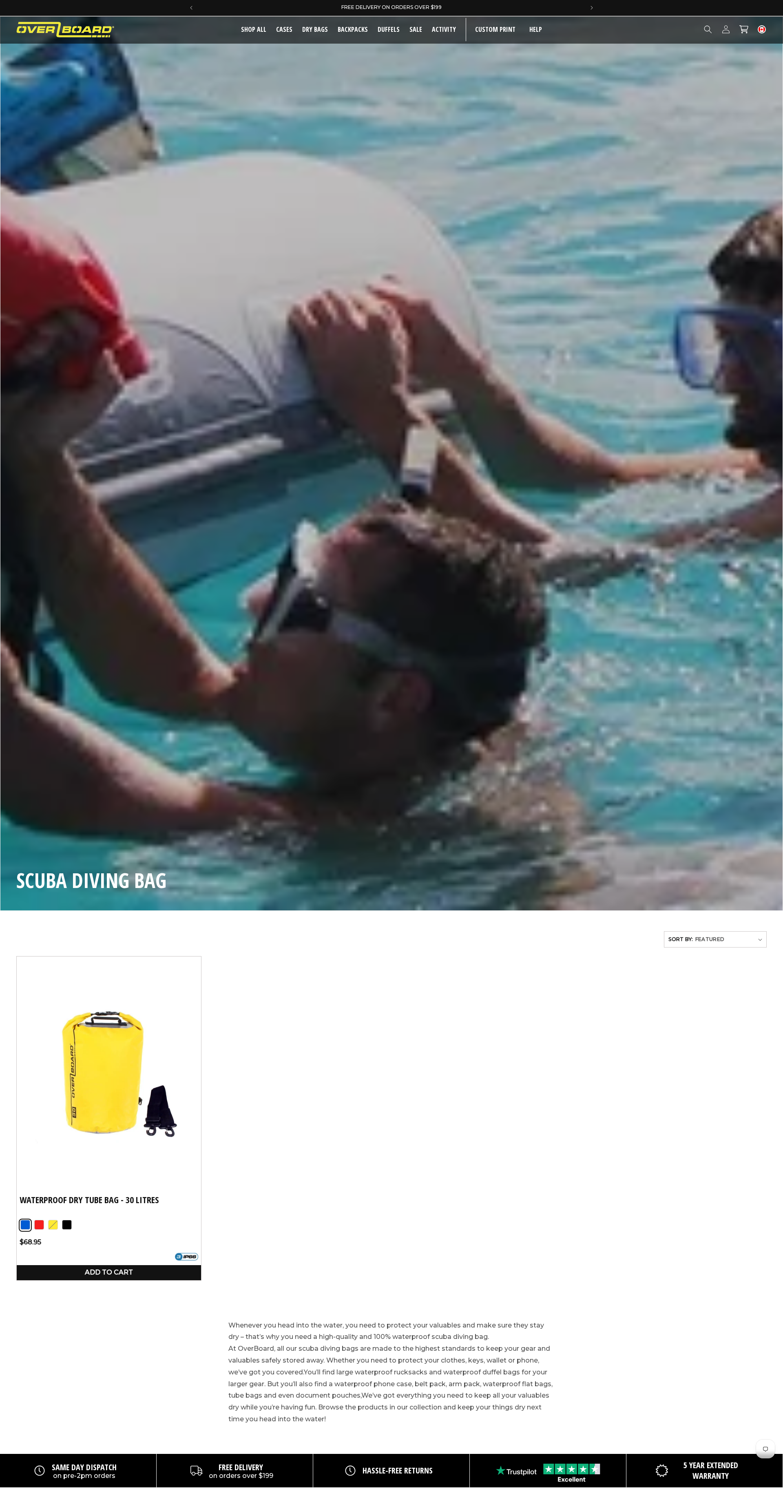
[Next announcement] (592, 7)
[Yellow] (53, 1225)
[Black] (67, 1225)
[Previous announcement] (191, 7)
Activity (444, 29)
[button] (284, 29)
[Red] (39, 1225)
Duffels (389, 29)
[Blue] (25, 1225)
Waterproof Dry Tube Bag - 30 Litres (89, 1200)
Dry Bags (315, 29)
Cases (284, 29)
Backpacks (353, 29)
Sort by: (680, 939)
